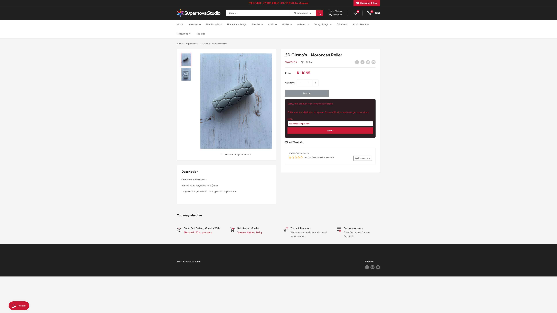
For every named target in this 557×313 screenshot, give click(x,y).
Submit (330, 131)
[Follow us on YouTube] (378, 267)
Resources (182, 33)
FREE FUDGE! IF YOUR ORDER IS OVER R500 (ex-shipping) (279, 3)
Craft (271, 24)
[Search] (319, 13)
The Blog (200, 33)
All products (191, 43)
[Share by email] (373, 62)
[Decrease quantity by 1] (300, 83)
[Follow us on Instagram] (372, 267)
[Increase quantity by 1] (315, 83)
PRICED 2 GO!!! (214, 24)
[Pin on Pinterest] (362, 62)
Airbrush (301, 24)
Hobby (285, 24)
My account (335, 14)
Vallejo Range (321, 24)
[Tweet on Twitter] (368, 62)
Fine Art (256, 24)
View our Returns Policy (249, 232)
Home (180, 24)
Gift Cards (342, 24)
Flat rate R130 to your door (198, 232)
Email (290, 119)
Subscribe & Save (368, 3)
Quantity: (290, 82)
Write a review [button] (362, 158)
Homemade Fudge (236, 24)
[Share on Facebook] (357, 62)
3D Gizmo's (291, 62)
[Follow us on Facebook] (367, 267)
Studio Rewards (360, 24)
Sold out (307, 93)
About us (193, 24)
